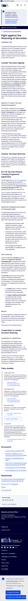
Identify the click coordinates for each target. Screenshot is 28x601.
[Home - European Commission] (5, 5)
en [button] (17, 5)
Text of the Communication (14, 413)
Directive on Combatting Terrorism (13, 157)
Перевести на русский (11, 19)
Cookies (3, 559)
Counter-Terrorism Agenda (12, 451)
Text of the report (11, 382)
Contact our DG (5, 530)
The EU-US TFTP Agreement (9, 484)
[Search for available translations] (9, 136)
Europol (3, 487)
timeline (6, 325)
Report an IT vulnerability (8, 553)
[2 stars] (4, 500)
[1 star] (3, 500)
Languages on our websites (9, 556)
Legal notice (4, 566)
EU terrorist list (5, 490)
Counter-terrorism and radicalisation (12, 31)
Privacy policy (5, 563)
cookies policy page (11, 581)
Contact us (4, 550)
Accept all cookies (13, 592)
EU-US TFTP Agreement (19, 180)
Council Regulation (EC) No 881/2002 (16, 470)
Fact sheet (10, 414)
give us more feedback (10, 504)
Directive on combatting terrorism (14, 458)
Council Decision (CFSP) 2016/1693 (15, 467)
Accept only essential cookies (16, 597)
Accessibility (4, 569)
